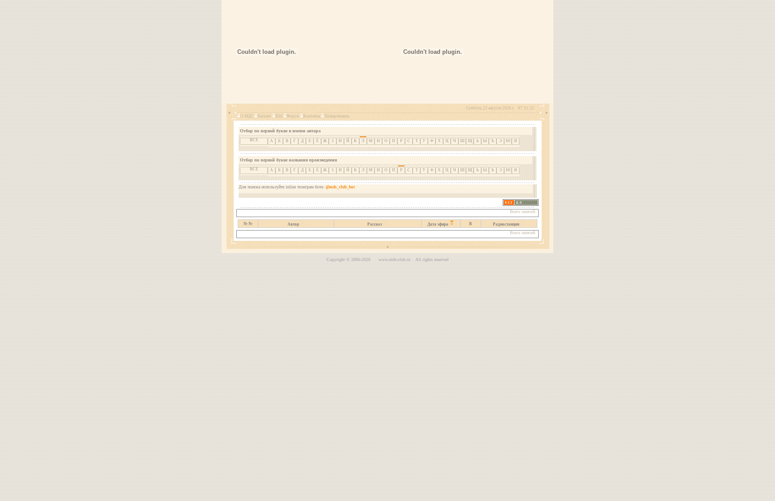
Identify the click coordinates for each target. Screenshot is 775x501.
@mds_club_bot (340, 187)
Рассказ (374, 224)
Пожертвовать (336, 116)
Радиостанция (506, 224)
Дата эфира (437, 224)
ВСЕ (254, 140)
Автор (293, 224)
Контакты (311, 116)
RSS (279, 116)
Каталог (264, 116)
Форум (293, 116)
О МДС (246, 116)
